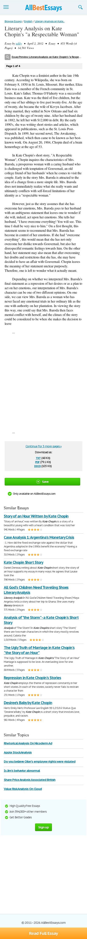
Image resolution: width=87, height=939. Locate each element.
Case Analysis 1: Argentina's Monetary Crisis (39, 537)
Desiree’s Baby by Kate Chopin (28, 702)
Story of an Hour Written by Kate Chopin (36, 516)
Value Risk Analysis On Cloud (23, 789)
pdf (37, 461)
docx (37, 465)
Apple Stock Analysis (18, 752)
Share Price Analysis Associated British (29, 780)
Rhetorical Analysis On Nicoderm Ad (28, 743)
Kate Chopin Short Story (23, 562)
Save (45, 482)
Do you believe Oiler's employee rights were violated (39, 761)
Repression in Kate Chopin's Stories (32, 677)
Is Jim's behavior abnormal (22, 771)
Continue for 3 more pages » (44, 446)
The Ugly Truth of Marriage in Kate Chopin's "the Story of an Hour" (39, 650)
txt (38, 457)
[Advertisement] (43, 382)
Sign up (43, 827)
